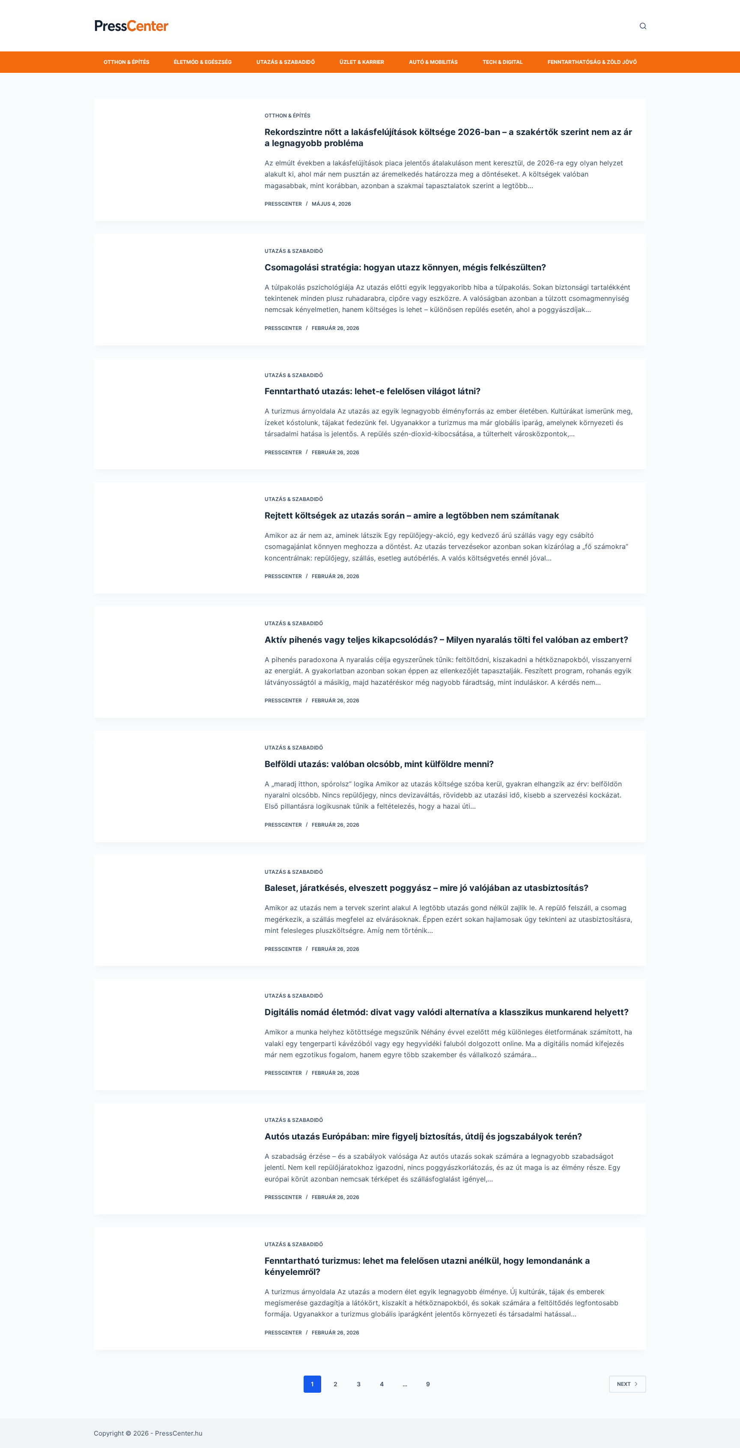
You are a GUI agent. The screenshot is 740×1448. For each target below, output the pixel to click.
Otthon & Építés (126, 62)
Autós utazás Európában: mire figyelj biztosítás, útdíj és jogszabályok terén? (423, 1136)
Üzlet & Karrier (362, 62)
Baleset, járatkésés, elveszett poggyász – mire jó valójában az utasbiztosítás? (426, 888)
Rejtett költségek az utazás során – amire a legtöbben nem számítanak (412, 515)
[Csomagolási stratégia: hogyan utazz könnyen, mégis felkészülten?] (173, 289)
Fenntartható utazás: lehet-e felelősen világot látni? (372, 391)
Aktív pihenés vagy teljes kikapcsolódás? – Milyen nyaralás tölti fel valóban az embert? (446, 640)
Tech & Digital (503, 62)
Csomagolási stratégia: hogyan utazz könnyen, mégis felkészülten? (405, 267)
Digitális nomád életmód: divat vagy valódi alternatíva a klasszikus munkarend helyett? (447, 1012)
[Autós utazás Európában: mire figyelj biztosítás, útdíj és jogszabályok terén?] (173, 1158)
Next (624, 1384)
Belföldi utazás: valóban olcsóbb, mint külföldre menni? (379, 764)
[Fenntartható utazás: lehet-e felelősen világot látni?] (173, 414)
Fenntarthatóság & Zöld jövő (592, 62)
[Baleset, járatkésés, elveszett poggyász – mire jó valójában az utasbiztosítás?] (173, 910)
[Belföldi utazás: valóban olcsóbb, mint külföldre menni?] (173, 786)
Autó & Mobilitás (433, 62)
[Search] (643, 26)
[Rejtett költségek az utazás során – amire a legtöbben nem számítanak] (173, 538)
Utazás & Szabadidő (286, 62)
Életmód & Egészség (203, 62)
